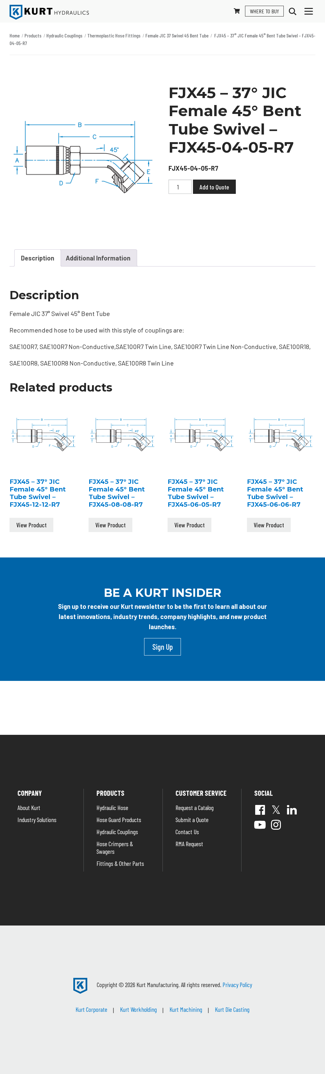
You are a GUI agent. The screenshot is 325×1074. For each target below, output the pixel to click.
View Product (31, 525)
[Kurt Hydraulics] (49, 12)
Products (33, 35)
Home (15, 35)
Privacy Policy (237, 984)
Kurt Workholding (138, 1009)
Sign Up (162, 646)
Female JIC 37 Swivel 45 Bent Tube (177, 35)
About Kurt (28, 807)
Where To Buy (264, 11)
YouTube (260, 824)
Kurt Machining (185, 1009)
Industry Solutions (36, 819)
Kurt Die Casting (232, 1009)
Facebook (260, 809)
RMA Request (189, 843)
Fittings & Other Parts (120, 863)
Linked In (291, 809)
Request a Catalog (195, 807)
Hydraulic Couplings (64, 35)
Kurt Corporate (91, 1009)
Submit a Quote (192, 819)
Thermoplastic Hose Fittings (114, 35)
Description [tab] (37, 258)
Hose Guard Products (118, 819)
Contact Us (187, 831)
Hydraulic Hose (112, 807)
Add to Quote (214, 187)
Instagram (276, 824)
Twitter (276, 809)
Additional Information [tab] (98, 258)
